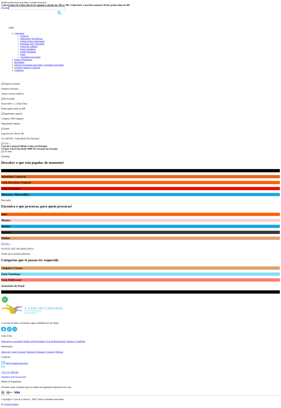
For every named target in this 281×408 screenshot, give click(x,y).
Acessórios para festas (30, 57)
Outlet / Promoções (23, 59)
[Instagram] (9, 331)
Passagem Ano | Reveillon (32, 44)
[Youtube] (14, 331)
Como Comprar (18, 352)
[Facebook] (4, 331)
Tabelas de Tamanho (35, 352)
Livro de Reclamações (55, 341)
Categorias (19, 33)
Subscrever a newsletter (12, 341)
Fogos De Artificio (28, 46)
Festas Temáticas (28, 49)
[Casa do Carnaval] (4, 7)
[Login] (10, 12)
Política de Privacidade (34, 341)
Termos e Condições (75, 341)
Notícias (59, 352)
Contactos (19, 70)
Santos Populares (28, 52)
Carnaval (24, 36)
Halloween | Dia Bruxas (31, 38)
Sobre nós (5, 352)
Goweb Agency (11, 404)
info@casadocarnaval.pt (17, 363)
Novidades (19, 62)
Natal (22, 54)
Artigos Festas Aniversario (32, 41)
